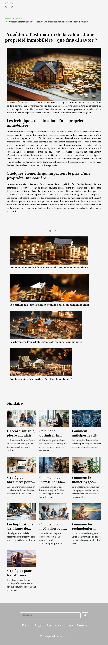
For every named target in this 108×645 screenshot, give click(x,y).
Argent (39, 625)
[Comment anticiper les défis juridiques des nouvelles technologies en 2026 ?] (86, 418)
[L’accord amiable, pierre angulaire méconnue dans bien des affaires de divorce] (21, 418)
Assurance (54, 625)
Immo (68, 625)
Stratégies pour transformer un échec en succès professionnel (19, 577)
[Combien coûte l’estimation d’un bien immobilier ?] (41, 362)
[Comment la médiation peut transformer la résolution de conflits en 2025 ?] (54, 511)
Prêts (25, 625)
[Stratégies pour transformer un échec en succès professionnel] (21, 558)
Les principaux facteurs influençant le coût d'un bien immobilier (49, 304)
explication (54, 135)
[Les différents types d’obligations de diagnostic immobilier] (46, 325)
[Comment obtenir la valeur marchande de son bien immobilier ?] (49, 250)
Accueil (8, 18)
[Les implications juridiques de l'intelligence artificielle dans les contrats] (21, 511)
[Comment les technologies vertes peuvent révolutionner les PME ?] (86, 511)
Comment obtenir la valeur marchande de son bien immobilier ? (49, 267)
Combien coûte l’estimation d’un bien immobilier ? (41, 379)
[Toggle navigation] (9, 5)
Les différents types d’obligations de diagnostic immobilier (46, 342)
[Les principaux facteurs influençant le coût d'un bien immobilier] (49, 288)
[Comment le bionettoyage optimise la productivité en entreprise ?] (86, 465)
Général (18, 18)
